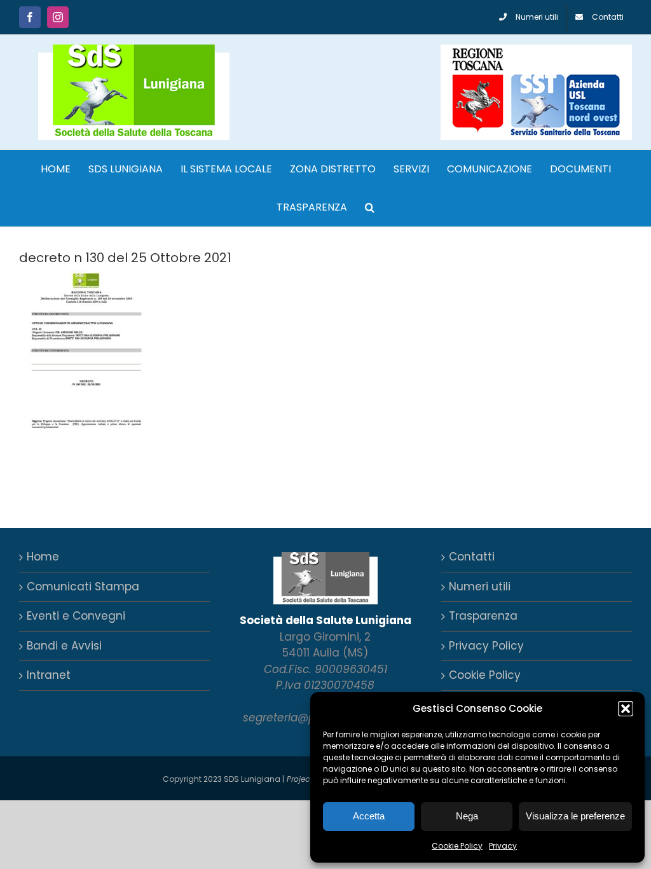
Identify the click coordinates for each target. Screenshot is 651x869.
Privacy (503, 845)
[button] (625, 708)
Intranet (49, 675)
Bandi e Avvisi (64, 645)
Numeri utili (480, 586)
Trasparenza (483, 615)
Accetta (369, 815)
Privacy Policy (486, 645)
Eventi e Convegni (76, 615)
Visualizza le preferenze (575, 815)
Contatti (472, 556)
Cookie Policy (457, 845)
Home (43, 556)
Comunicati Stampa (83, 586)
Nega (467, 815)
